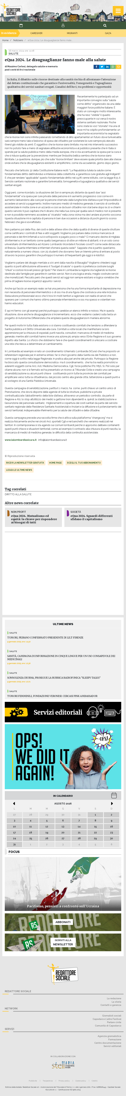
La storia (116, 1001)
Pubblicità (33, 1081)
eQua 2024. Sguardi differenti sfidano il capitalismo (92, 517)
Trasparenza (48, 1081)
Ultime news (63, 624)
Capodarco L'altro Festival (107, 1019)
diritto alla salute (18, 494)
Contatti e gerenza (110, 1005)
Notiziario (18, 40)
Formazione (114, 1039)
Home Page (55, 463)
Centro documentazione (107, 1043)
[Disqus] (63, 572)
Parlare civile (114, 1022)
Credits (94, 1081)
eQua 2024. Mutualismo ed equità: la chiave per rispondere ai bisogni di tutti (34, 519)
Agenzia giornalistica (109, 1036)
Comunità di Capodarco (108, 1025)
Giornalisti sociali (111, 1015)
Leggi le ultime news (19, 470)
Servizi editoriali (112, 1046)
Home (5, 40)
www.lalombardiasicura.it (21, 439)
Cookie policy (80, 1081)
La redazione (114, 998)
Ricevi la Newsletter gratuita (25, 463)
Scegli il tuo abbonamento (84, 463)
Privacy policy (64, 1081)
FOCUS (14, 852)
